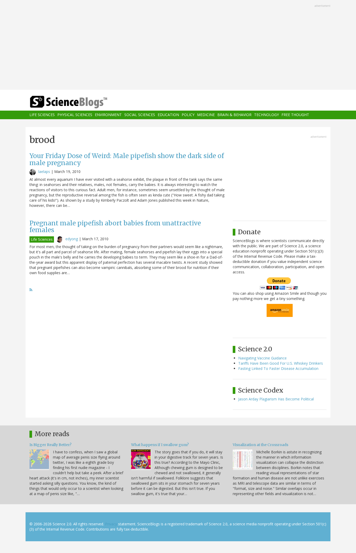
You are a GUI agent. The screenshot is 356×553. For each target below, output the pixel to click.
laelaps (44, 171)
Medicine (206, 115)
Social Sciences (139, 115)
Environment (108, 115)
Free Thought (295, 115)
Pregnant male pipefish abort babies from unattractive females (115, 226)
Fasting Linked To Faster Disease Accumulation (278, 368)
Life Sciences (42, 115)
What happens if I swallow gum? (160, 444)
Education (168, 115)
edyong (71, 238)
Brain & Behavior (234, 115)
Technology (266, 115)
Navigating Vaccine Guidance (262, 358)
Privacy (111, 523)
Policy (188, 115)
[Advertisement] (178, 45)
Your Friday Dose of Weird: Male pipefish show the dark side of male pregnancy (126, 159)
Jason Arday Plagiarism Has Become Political (276, 398)
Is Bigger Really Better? (50, 444)
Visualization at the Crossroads (260, 444)
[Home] (78, 102)
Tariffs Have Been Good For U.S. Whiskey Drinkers (280, 363)
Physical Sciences (74, 115)
